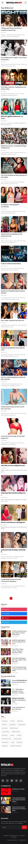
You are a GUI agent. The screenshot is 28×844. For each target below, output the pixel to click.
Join (14, 431)
